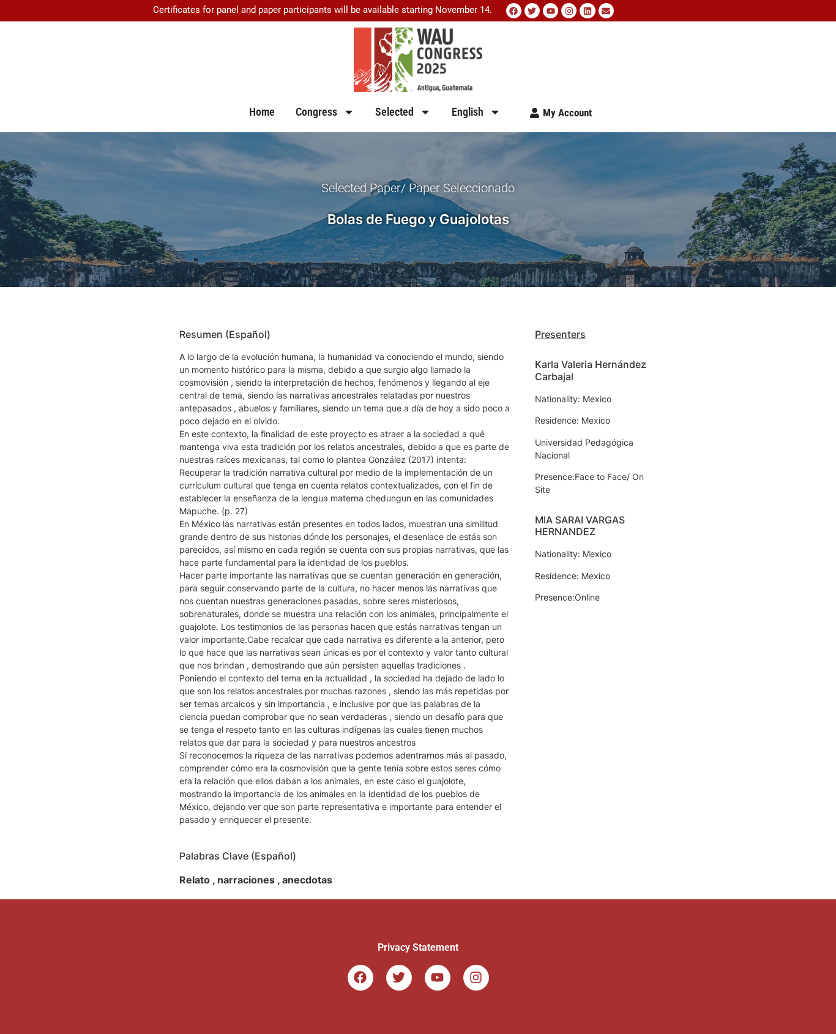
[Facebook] (513, 10)
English (467, 111)
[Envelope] (606, 10)
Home (262, 111)
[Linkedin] (587, 10)
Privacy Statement (418, 947)
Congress (316, 111)
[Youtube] (550, 10)
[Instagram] (569, 10)
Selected (394, 111)
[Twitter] (532, 10)
